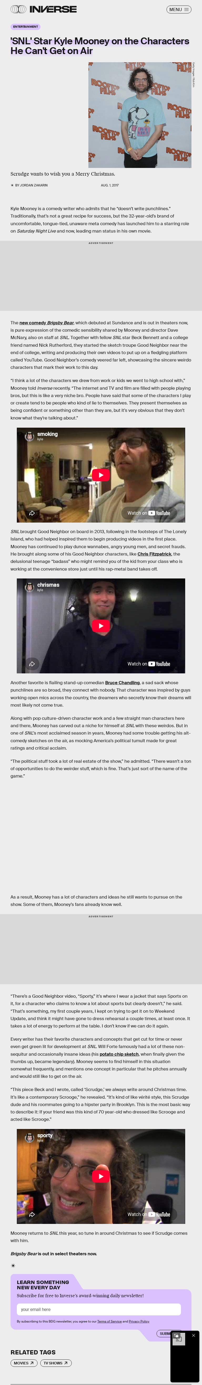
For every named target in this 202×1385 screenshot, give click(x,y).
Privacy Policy (139, 1321)
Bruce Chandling (122, 683)
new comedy (46, 323)
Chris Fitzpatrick (154, 554)
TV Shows (53, 1363)
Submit (167, 1333)
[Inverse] (53, 9)
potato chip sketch (119, 1054)
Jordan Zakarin (34, 185)
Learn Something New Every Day (43, 1284)
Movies (21, 1363)
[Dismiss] (193, 1335)
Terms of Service (109, 1321)
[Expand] (176, 1335)
